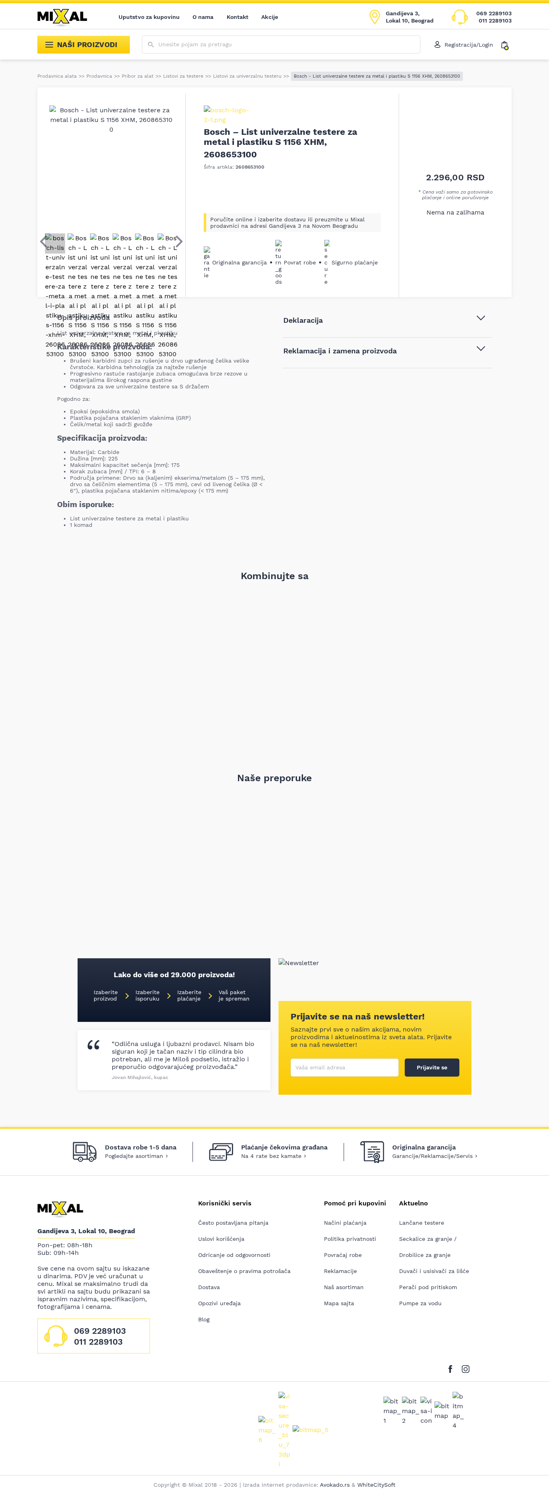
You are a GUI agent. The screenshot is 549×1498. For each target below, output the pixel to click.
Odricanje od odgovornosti (234, 1255)
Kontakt (238, 17)
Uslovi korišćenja (221, 1239)
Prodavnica (99, 76)
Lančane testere (421, 1222)
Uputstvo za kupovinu (149, 17)
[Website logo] (67, 17)
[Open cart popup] (506, 44)
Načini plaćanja (345, 1222)
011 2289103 (495, 20)
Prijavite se (432, 1067)
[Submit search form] (151, 45)
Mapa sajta (339, 1303)
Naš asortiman (344, 1287)
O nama (203, 17)
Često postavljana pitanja (233, 1222)
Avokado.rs (335, 1484)
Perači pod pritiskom (428, 1287)
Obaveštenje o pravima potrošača (244, 1271)
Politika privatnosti (350, 1239)
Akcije (269, 17)
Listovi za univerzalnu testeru (247, 76)
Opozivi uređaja (219, 1303)
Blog (203, 1319)
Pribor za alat (138, 76)
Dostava (209, 1287)
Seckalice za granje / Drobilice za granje (428, 1247)
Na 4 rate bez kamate (271, 1156)
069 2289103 (494, 13)
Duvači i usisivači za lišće (434, 1271)
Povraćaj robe (343, 1255)
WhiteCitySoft (376, 1484)
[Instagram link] (465, 1367)
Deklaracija (303, 320)
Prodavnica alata (57, 76)
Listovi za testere (183, 76)
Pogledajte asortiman (134, 1156)
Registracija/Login (469, 44)
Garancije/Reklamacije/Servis (432, 1156)
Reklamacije (340, 1271)
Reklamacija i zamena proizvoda (340, 351)
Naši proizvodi (87, 44)
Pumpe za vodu (420, 1303)
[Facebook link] (452, 1367)
